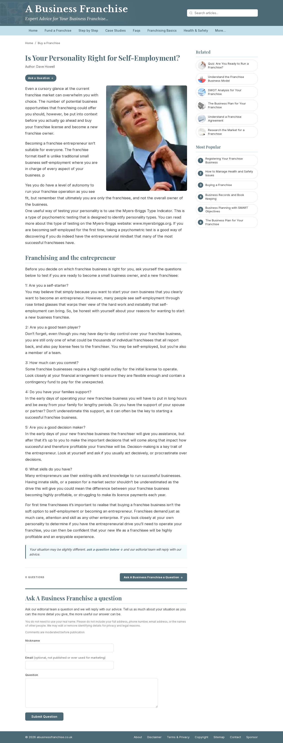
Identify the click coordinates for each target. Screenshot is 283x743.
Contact (235, 737)
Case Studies (115, 30)
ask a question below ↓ (105, 549)
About (138, 737)
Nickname (32, 640)
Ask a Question (39, 78)
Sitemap (219, 737)
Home (33, 30)
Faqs (136, 30)
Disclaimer (154, 737)
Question (31, 675)
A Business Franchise (76, 9)
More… (220, 30)
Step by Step (88, 30)
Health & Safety (196, 30)
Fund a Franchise (58, 30)
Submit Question (44, 716)
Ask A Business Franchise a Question (151, 577)
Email (65, 657)
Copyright (201, 737)
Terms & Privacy (178, 737)
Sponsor (252, 737)
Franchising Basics (162, 30)
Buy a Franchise (49, 43)
